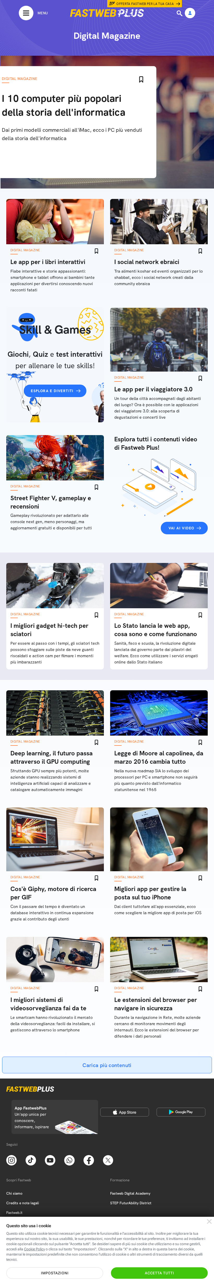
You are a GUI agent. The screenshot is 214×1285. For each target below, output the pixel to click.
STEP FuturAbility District (130, 1203)
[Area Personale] (190, 13)
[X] (108, 1159)
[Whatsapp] (69, 1159)
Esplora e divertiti (52, 390)
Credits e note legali (22, 1203)
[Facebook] (89, 1159)
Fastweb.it (14, 1212)
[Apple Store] (124, 1112)
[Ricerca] (180, 13)
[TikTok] (31, 1159)
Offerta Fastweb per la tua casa (145, 4)
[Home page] (107, 13)
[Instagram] (11, 1159)
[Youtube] (50, 1159)
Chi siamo (14, 1193)
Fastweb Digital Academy (130, 1193)
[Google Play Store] (181, 1112)
